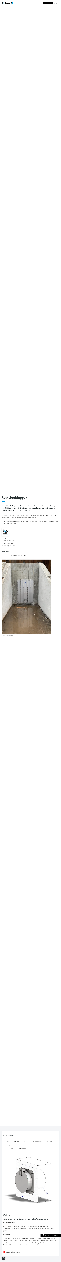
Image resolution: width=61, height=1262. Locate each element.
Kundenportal (48, 3)
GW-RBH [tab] (40, 1145)
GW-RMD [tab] (26, 1141)
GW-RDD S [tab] (19, 1145)
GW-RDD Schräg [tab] (9, 1148)
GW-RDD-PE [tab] (22, 1148)
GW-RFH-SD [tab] (30, 1145)
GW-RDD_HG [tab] (8, 1145)
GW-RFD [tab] (16, 1141)
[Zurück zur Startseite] (8, 3)
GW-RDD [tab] (7, 1141)
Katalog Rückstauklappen (12, 1252)
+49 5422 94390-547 (7, 543)
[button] (56, 3)
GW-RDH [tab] (49, 1141)
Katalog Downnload (51, 1235)
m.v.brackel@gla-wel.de (8, 546)
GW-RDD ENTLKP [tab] (37, 1141)
